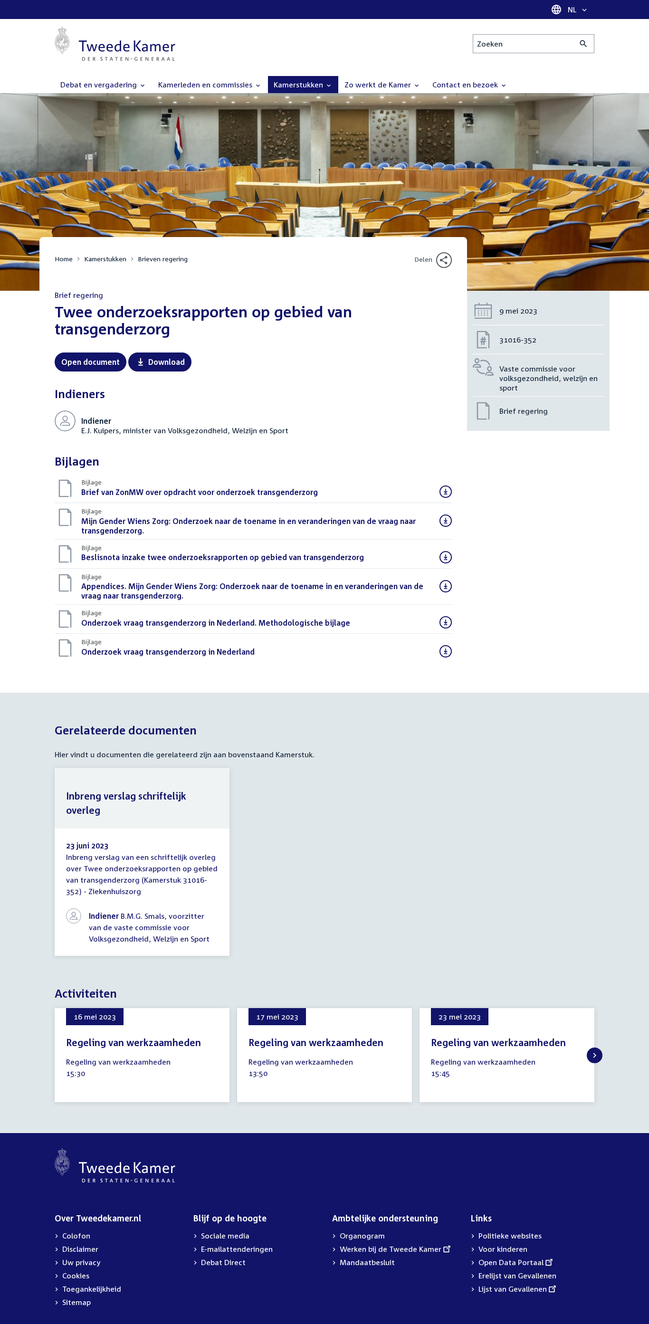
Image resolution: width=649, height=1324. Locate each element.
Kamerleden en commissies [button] (206, 84)
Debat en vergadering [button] (99, 84)
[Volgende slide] (594, 1055)
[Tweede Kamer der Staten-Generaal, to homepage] (115, 44)
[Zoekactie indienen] (583, 43)
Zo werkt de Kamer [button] (378, 84)
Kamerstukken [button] (299, 84)
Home (64, 259)
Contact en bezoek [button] (466, 84)
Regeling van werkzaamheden (133, 1042)
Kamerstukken (105, 259)
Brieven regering (163, 259)
